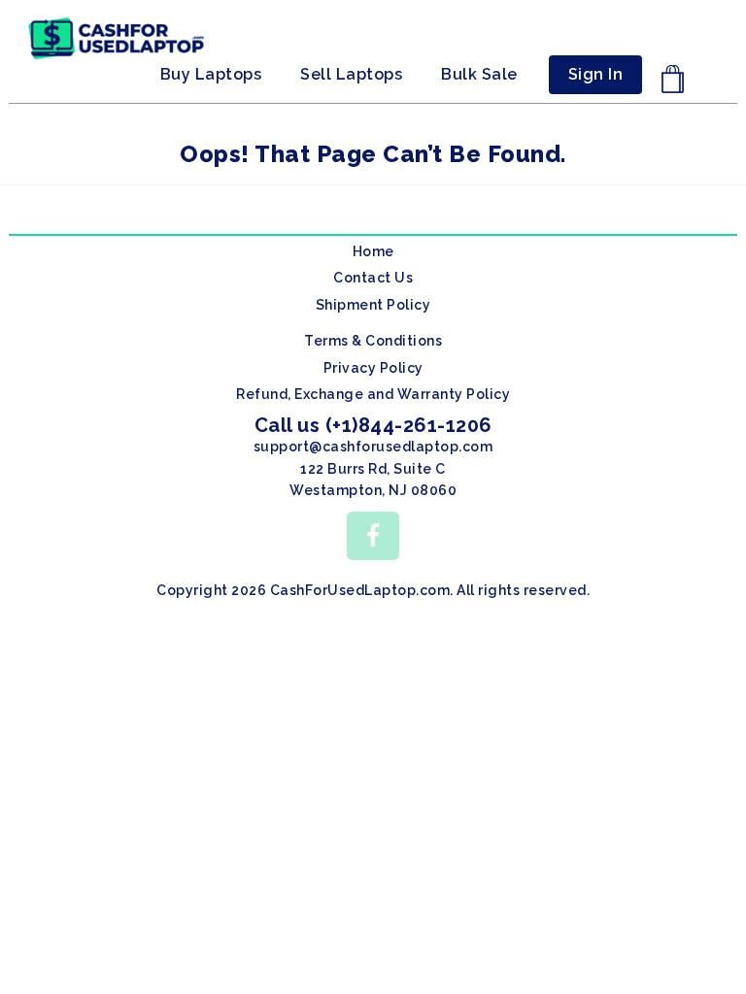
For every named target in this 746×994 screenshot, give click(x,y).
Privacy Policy (373, 368)
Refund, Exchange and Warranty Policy (373, 394)
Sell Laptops (351, 74)
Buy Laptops (211, 74)
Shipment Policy (373, 305)
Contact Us (373, 277)
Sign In (596, 74)
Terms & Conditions (373, 340)
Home (373, 251)
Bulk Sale (479, 74)
